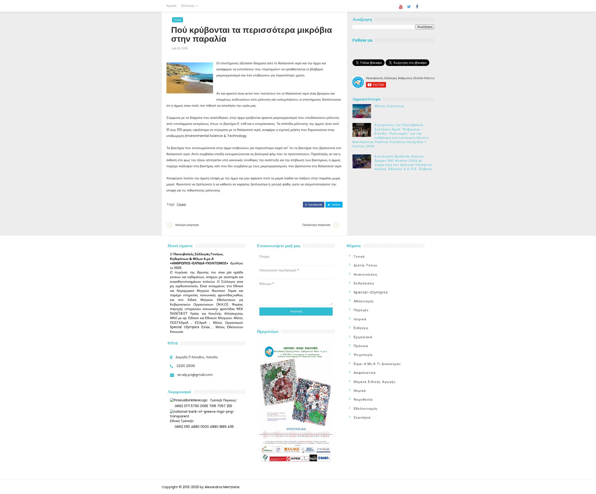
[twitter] (408, 7)
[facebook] (416, 7)
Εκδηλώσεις (364, 283)
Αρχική (171, 6)
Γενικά (177, 20)
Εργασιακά (363, 337)
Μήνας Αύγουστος (389, 106)
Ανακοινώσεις (366, 274)
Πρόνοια (361, 346)
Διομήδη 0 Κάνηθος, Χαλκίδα (197, 357)
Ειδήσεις (361, 328)
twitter (335, 204)
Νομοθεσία (363, 399)
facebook (315, 204)
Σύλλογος (188, 6)
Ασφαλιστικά (365, 372)
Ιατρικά (360, 319)
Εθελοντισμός (366, 408)
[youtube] (400, 7)
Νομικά (360, 390)
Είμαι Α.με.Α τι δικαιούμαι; (377, 363)
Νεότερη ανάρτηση (187, 225)
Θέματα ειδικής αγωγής (375, 381)
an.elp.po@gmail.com (195, 374)
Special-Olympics (371, 292)
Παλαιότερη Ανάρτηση (316, 225)
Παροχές (361, 310)
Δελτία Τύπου (366, 265)
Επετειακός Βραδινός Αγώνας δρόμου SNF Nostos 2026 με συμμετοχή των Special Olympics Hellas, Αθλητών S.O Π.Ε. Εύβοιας (403, 162)
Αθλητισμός (364, 301)
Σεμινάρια (362, 417)
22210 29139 (185, 366)
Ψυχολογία (363, 354)
